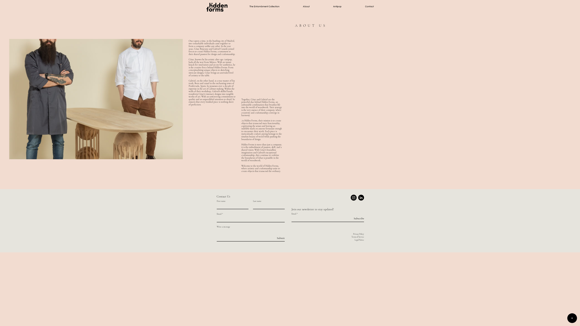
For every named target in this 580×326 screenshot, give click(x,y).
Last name (257, 201)
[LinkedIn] (361, 198)
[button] (264, 6)
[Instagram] (354, 198)
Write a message (223, 227)
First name (221, 201)
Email (219, 214)
